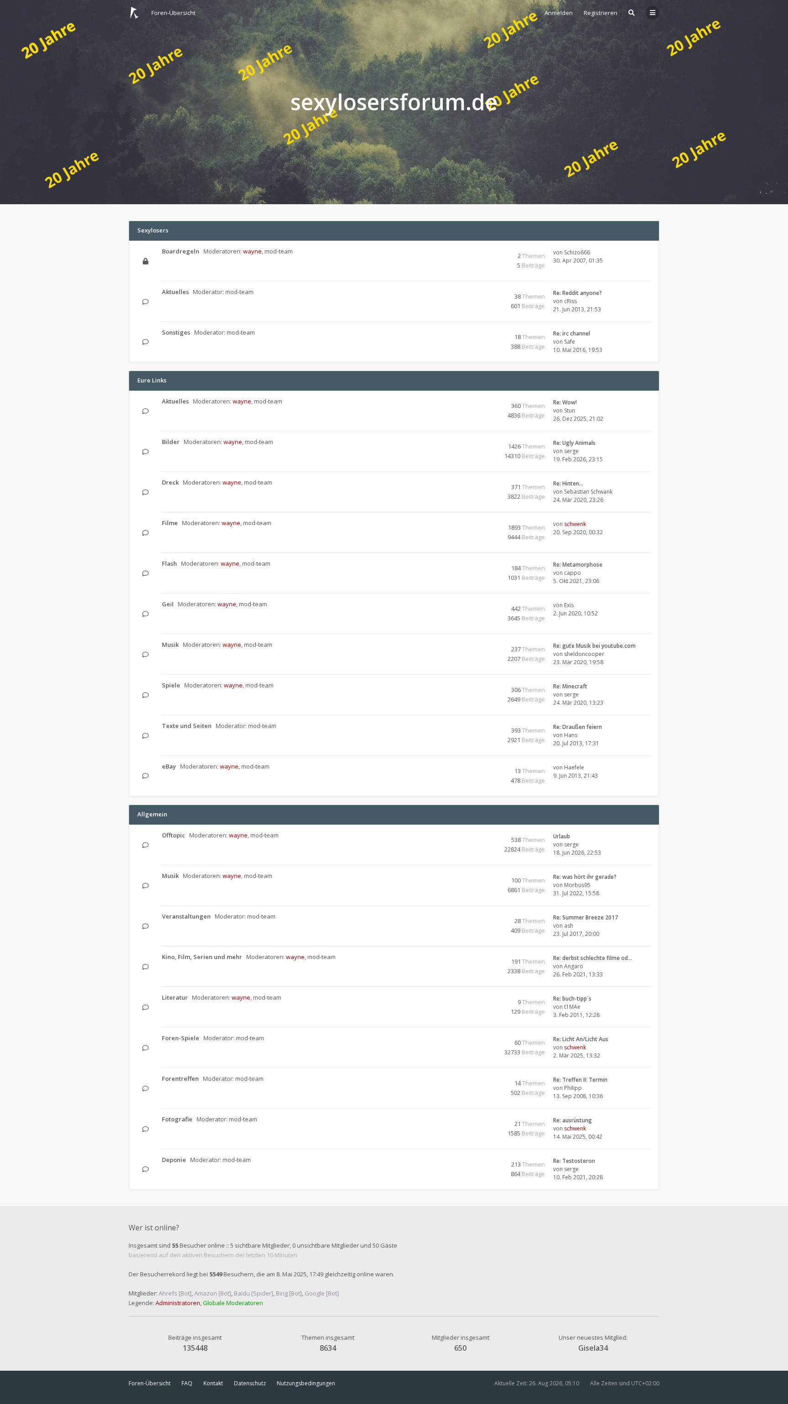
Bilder (171, 442)
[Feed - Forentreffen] (479, 1079)
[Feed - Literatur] (479, 998)
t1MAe (572, 1007)
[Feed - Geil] (479, 604)
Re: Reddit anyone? (577, 293)
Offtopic (173, 835)
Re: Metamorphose (577, 564)
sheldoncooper (584, 654)
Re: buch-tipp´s (572, 998)
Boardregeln (180, 251)
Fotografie (177, 1119)
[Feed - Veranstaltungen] (479, 917)
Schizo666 (577, 252)
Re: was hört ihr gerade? (585, 877)
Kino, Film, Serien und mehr (202, 957)
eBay (169, 766)
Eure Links (151, 380)
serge (571, 451)
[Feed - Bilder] (479, 442)
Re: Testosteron (574, 1161)
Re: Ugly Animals (574, 443)
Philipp (573, 1088)
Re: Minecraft (570, 686)
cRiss (570, 301)
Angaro (573, 966)
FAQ (186, 1383)
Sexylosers (152, 230)
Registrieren (600, 13)
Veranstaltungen (186, 916)
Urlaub (561, 836)
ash (568, 925)
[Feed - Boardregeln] (479, 252)
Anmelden (558, 13)
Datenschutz (250, 1383)
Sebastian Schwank (588, 492)
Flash (169, 563)
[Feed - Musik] (479, 645)
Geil (168, 604)
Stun (569, 410)
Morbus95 (577, 885)
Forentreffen (180, 1078)
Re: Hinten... (568, 483)
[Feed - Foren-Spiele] (479, 1038)
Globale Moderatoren (233, 1303)
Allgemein (152, 814)
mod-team (278, 251)
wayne (252, 251)
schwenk (575, 524)
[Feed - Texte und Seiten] (479, 726)
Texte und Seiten (187, 726)
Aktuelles (175, 292)
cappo (572, 573)
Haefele (574, 767)
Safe (569, 342)
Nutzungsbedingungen (306, 1383)
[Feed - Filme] (479, 523)
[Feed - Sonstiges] (479, 333)
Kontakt (213, 1383)
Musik (170, 644)
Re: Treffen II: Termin (580, 1080)
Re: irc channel (571, 333)
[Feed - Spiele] (479, 686)
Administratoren (178, 1303)
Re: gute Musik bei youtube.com (594, 646)
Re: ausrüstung (572, 1120)
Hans (570, 735)
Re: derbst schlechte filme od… (592, 958)
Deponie (174, 1160)
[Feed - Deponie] (479, 1160)
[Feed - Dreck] (479, 483)
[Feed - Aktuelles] (479, 292)
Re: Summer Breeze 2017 (585, 917)
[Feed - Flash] (479, 564)
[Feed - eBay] (479, 767)
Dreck (170, 482)
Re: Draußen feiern (577, 727)
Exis (569, 605)
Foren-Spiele (180, 1038)
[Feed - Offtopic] (479, 836)
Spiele (171, 685)
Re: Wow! (565, 402)
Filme (170, 523)
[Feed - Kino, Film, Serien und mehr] (479, 957)
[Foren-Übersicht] (134, 13)
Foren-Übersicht (150, 1383)
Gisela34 (593, 1348)
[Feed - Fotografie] (479, 1120)
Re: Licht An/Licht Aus (580, 1039)
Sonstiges (176, 332)
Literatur (175, 997)
